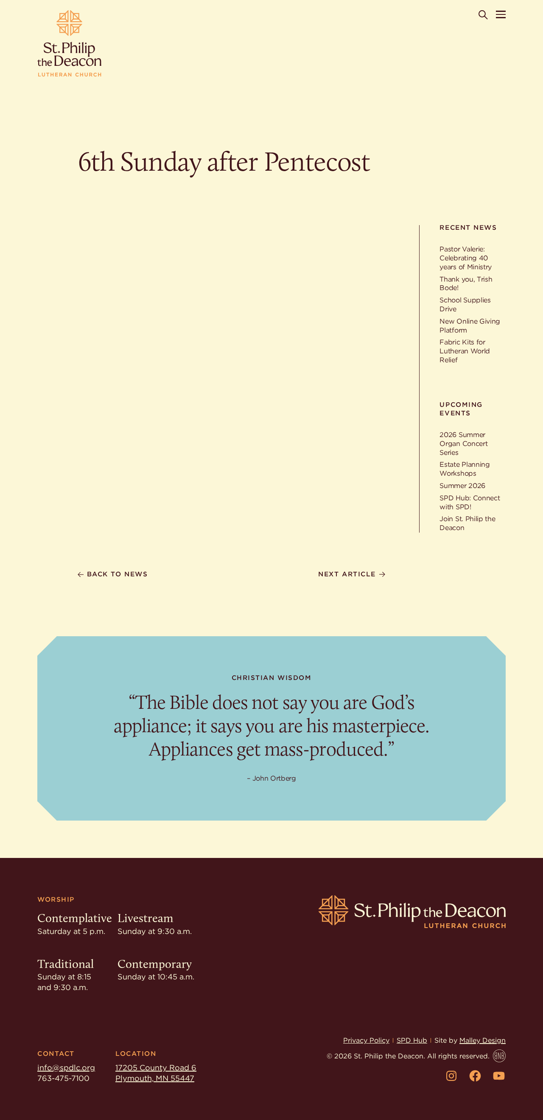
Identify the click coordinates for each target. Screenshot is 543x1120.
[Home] (69, 43)
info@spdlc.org (66, 1067)
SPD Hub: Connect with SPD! (469, 502)
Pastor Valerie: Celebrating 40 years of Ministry (465, 258)
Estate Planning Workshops (464, 468)
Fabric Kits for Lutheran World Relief (464, 351)
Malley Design (482, 1040)
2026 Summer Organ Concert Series (463, 444)
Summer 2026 (462, 486)
